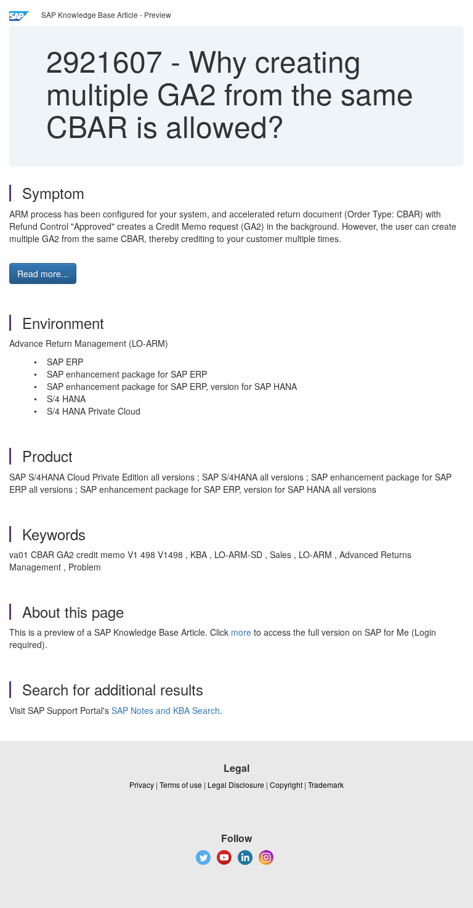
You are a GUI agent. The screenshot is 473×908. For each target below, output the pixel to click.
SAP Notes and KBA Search (165, 710)
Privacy (141, 784)
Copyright (286, 784)
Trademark (326, 784)
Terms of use (181, 784)
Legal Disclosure (236, 784)
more (241, 632)
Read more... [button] (42, 273)
